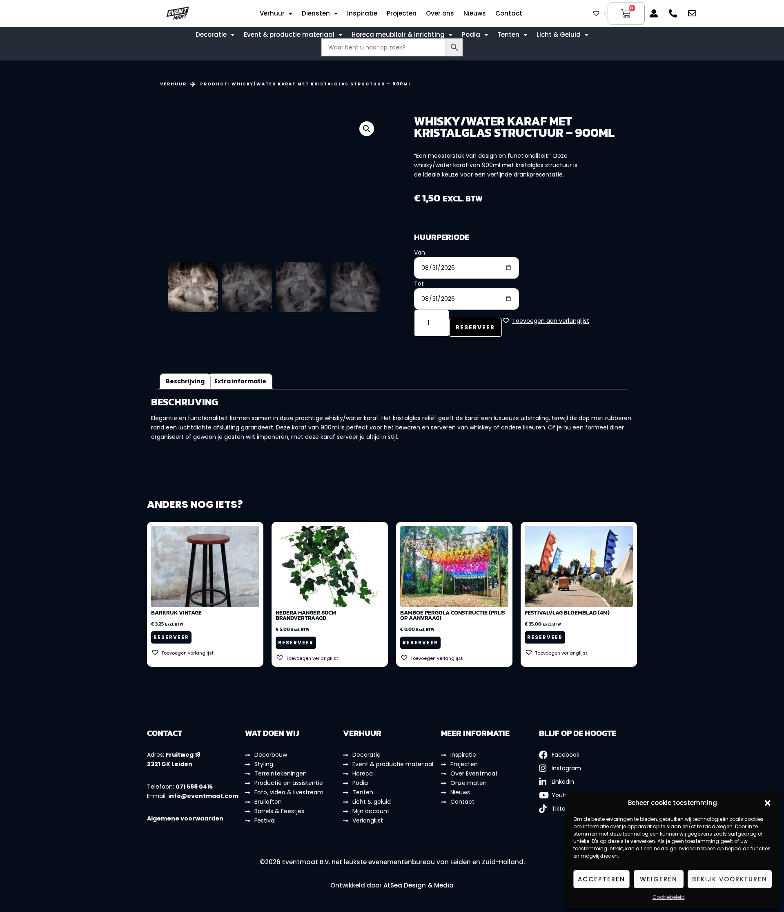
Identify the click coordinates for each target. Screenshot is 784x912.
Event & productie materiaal (289, 34)
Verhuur (272, 13)
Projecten (401, 13)
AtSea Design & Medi (416, 885)
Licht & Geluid (559, 34)
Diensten (316, 13)
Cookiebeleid (669, 897)
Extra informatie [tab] (240, 381)
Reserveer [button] (171, 637)
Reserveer (475, 327)
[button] (768, 803)
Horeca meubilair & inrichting (398, 34)
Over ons (440, 13)
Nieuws (474, 13)
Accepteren (601, 879)
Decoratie (211, 34)
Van (419, 252)
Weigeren (658, 879)
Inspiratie (362, 13)
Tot (419, 283)
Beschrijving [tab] (185, 381)
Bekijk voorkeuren (729, 879)
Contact (508, 13)
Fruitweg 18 (183, 755)
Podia (471, 34)
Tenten (508, 34)
